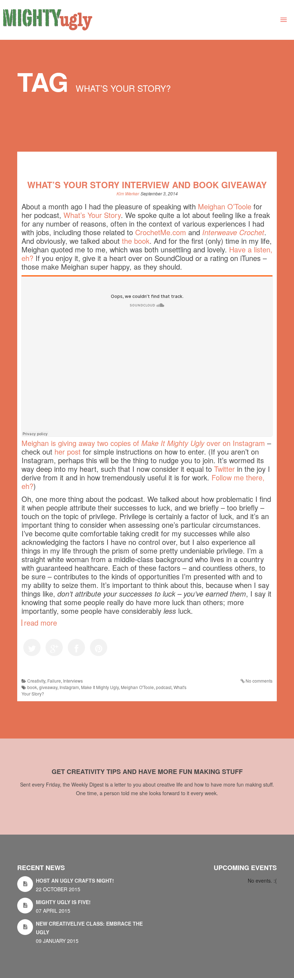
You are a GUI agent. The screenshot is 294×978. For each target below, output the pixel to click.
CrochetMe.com (160, 232)
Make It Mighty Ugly (100, 687)
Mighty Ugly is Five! (63, 902)
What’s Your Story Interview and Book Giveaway (147, 185)
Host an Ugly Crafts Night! (75, 880)
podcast (163, 687)
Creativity (36, 681)
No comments (259, 681)
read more (40, 622)
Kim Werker (128, 193)
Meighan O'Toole (137, 687)
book (32, 687)
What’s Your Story (92, 215)
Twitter (224, 469)
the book (136, 241)
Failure (54, 681)
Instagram (69, 687)
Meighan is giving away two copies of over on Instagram (143, 443)
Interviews (73, 681)
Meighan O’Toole (224, 206)
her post (67, 451)
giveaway (48, 687)
